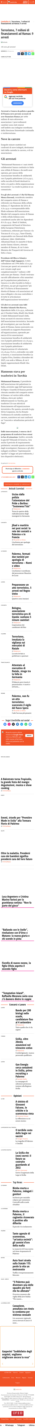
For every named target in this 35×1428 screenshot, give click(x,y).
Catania (21, 1372)
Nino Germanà (22, 1170)
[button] (2, 1364)
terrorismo (11, 463)
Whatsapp (5, 1425)
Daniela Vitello (22, 1079)
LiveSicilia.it (5, 21)
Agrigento (28, 1372)
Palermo (15, 1372)
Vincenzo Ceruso (22, 1116)
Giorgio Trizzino (22, 1139)
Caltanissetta (6, 1377)
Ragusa (24, 1377)
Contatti (12, 1419)
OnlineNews (7, 791)
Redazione (11, 51)
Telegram (17, 1425)
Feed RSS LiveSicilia (28, 1419)
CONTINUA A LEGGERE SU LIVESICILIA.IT (17, 484)
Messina (18, 1377)
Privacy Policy (5, 1419)
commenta (25, 469)
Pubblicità (19, 1419)
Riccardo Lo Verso (20, 540)
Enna (12, 1377)
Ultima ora (29, 1425)
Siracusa (30, 1377)
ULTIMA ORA (7, 1372)
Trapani (17, 1383)
